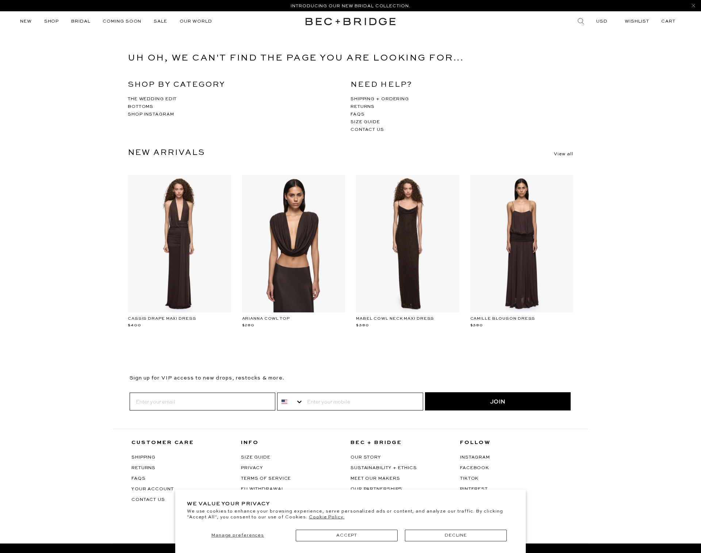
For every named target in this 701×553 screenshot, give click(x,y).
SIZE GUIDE (365, 122)
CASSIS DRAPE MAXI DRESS (162, 319)
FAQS (357, 114)
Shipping (143, 457)
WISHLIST (637, 21)
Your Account (152, 489)
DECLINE (456, 535)
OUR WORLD (196, 21)
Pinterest (474, 489)
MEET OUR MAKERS (375, 478)
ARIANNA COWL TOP (266, 319)
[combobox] (290, 401)
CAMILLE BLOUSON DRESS (503, 319)
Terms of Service (266, 478)
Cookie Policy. (327, 517)
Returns (143, 468)
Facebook (474, 468)
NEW (26, 21)
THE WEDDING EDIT (152, 99)
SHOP (51, 21)
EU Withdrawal (262, 489)
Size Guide (256, 457)
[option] (350, 5)
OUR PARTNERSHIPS (376, 489)
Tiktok (469, 478)
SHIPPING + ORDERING (379, 99)
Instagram (475, 457)
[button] (668, 21)
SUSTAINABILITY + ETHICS (383, 468)
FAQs (138, 478)
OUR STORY (365, 457)
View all (563, 154)
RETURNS (362, 107)
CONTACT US (367, 130)
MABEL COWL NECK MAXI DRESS (395, 319)
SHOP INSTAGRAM (151, 114)
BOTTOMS (140, 107)
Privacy (252, 468)
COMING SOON (122, 21)
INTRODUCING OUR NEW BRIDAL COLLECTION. (350, 6)
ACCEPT (346, 535)
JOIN (497, 401)
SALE (160, 21)
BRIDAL (80, 21)
